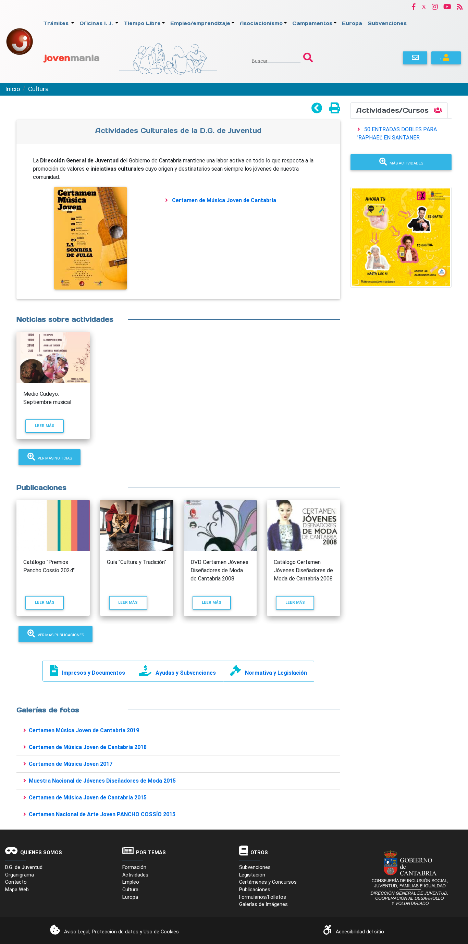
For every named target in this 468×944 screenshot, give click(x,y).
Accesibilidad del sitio (360, 932)
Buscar (260, 61)
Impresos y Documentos (93, 673)
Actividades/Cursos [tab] (393, 110)
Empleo (130, 882)
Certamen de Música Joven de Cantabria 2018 (88, 747)
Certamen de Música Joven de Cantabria (224, 200)
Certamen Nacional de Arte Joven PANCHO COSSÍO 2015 (102, 814)
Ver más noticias (55, 458)
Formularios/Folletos (262, 897)
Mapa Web (17, 890)
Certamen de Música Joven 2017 (70, 764)
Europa (130, 897)
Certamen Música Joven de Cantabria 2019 (84, 730)
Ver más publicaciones (61, 635)
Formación (134, 867)
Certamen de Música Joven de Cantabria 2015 (88, 797)
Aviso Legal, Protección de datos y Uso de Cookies (121, 932)
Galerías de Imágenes (263, 904)
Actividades (135, 875)
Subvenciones (255, 867)
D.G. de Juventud (23, 867)
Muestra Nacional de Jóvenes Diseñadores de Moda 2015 (102, 780)
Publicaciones (254, 890)
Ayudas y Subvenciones (186, 673)
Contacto (16, 882)
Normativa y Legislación (276, 673)
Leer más (49, 425)
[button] (413, 6)
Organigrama (19, 875)
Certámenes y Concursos (268, 882)
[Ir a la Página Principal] (19, 41)
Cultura (38, 89)
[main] (178, 462)
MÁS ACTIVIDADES (406, 163)
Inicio (12, 89)
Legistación (252, 875)
